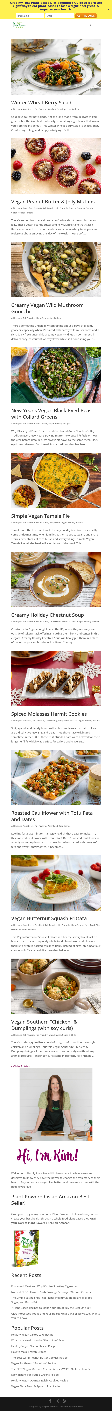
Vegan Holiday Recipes (22, 212)
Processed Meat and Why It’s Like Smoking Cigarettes (44, 1286)
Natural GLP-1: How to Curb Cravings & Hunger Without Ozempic (51, 1292)
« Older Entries (20, 1066)
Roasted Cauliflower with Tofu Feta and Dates (52, 816)
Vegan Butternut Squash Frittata (49, 918)
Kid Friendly (62, 208)
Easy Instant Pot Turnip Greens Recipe (35, 1374)
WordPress (77, 1406)
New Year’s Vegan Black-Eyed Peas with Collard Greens (51, 413)
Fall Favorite (40, 109)
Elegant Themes (50, 1406)
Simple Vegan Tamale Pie (40, 515)
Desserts (38, 208)
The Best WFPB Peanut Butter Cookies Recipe (39, 1357)
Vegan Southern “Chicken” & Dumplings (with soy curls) (44, 1024)
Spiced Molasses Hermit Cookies (49, 713)
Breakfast (27, 208)
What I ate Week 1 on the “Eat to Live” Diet (37, 1340)
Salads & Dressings (57, 109)
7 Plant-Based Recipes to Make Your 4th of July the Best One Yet (51, 1308)
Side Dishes (73, 109)
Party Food (54, 522)
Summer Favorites (85, 208)
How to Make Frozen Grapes (28, 1352)
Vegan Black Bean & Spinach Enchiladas (35, 1386)
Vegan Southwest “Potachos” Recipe (33, 1363)
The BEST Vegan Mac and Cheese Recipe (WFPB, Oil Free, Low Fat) (51, 1369)
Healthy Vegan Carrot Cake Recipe (32, 1334)
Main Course (42, 318)
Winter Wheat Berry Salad (41, 102)
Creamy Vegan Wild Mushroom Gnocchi (47, 308)
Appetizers (28, 109)
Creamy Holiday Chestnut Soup (47, 614)
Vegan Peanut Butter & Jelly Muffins (53, 201)
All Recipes (16, 109)
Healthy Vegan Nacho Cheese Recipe (33, 1346)
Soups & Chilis (69, 621)
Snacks (72, 208)
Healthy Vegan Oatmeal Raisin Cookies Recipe (39, 1380)
